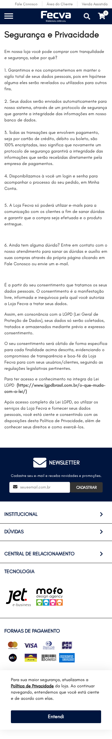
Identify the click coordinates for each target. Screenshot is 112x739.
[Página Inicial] (38, 21)
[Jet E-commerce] (18, 597)
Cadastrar (86, 487)
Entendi (56, 716)
